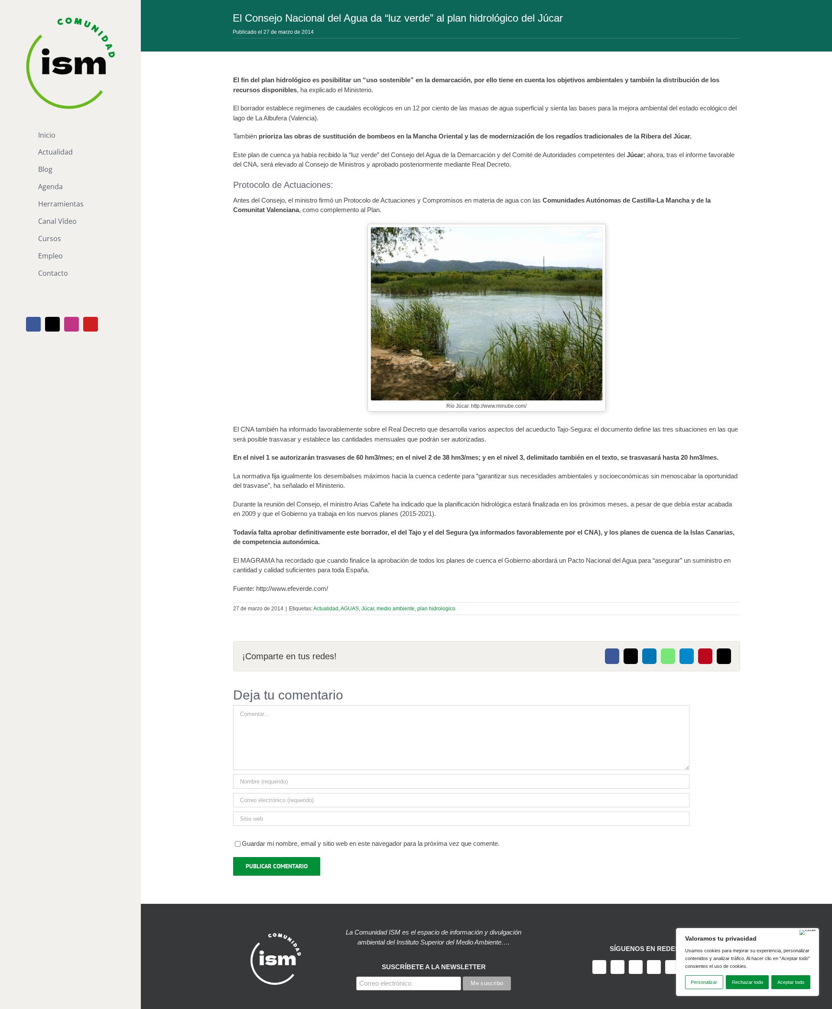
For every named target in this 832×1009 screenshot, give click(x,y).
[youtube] (654, 967)
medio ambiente (396, 609)
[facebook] (599, 967)
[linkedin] (672, 967)
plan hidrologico (436, 609)
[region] (747, 962)
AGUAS (350, 609)
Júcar (367, 609)
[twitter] (617, 967)
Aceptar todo (790, 982)
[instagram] (636, 967)
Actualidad (325, 609)
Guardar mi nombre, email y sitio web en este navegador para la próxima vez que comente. (371, 843)
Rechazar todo (747, 982)
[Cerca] (808, 932)
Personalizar (704, 982)
